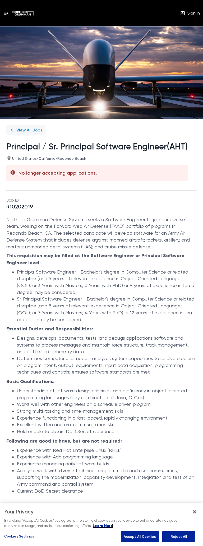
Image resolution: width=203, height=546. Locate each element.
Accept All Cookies (140, 537)
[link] (23, 13)
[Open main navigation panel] (5, 13)
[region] (101, 524)
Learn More (103, 526)
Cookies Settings (19, 536)
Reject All (179, 537)
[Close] (194, 512)
